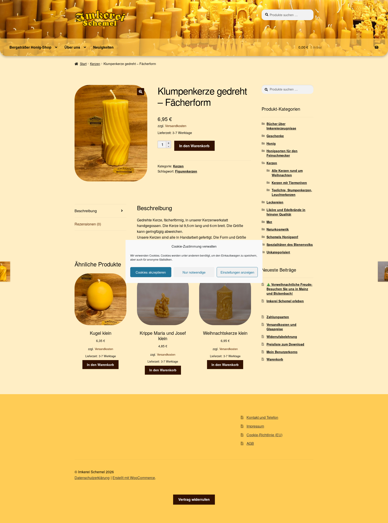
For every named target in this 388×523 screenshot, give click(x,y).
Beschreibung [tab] (86, 210)
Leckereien (275, 202)
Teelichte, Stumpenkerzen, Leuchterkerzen (292, 192)
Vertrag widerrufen (194, 499)
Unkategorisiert (278, 252)
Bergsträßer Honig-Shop (30, 47)
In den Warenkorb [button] (100, 364)
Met (269, 222)
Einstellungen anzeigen (237, 272)
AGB (250, 443)
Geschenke (275, 136)
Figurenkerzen (186, 171)
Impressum (255, 426)
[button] (140, 91)
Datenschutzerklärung (92, 477)
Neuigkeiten (103, 47)
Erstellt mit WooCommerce (133, 477)
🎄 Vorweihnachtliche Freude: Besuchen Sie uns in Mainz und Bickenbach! (289, 289)
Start (83, 63)
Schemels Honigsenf (282, 237)
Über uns (72, 47)
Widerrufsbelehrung (282, 336)
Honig (271, 143)
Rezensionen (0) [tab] (88, 224)
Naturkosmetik (278, 229)
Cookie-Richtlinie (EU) (264, 434)
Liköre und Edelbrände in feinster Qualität (286, 211)
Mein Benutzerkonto (282, 352)
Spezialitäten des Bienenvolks (290, 244)
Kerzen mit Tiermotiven (289, 182)
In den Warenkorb (194, 145)
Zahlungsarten (278, 317)
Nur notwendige (194, 272)
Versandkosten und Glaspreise (281, 326)
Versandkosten (175, 125)
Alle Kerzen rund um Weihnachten (287, 172)
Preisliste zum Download (285, 344)
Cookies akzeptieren (151, 272)
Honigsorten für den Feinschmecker (282, 153)
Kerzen (95, 63)
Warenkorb (275, 359)
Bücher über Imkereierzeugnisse (281, 125)
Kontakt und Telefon (262, 417)
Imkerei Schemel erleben (285, 301)
